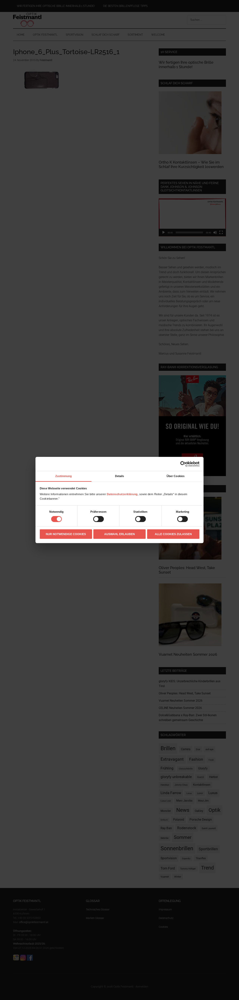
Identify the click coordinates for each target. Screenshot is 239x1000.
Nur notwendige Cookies (66, 534)
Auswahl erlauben (119, 534)
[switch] (98, 519)
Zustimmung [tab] (63, 476)
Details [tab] (119, 476)
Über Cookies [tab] (175, 476)
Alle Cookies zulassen (173, 534)
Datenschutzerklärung (122, 494)
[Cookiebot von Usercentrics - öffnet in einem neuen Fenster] (183, 464)
